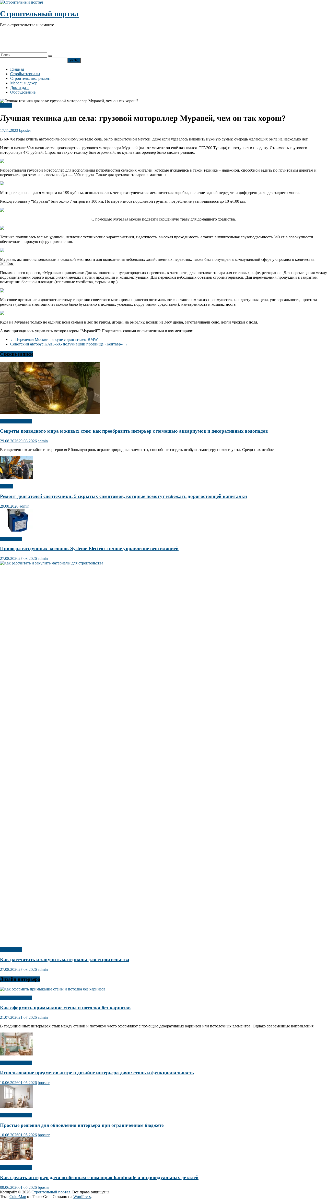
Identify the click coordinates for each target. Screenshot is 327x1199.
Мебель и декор (23, 83)
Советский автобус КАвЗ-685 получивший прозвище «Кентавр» (69, 344)
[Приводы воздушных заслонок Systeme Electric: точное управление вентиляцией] (16, 530)
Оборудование (23, 92)
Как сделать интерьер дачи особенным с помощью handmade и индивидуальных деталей (99, 1177)
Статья (6, 105)
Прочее (6, 486)
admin (43, 441)
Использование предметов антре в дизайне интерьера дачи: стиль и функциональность (97, 1072)
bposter (25, 130)
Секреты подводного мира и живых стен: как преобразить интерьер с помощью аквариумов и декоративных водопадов (134, 431)
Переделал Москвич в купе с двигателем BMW (54, 339)
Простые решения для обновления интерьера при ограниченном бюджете (82, 1125)
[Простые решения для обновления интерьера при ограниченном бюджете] (16, 1106)
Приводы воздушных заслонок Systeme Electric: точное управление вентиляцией (89, 548)
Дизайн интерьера (16, 421)
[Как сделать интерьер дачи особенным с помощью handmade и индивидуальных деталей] (16, 1159)
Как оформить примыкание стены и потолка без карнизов (65, 1007)
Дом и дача (19, 87)
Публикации (11, 539)
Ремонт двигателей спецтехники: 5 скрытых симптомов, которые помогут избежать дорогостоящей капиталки (123, 496)
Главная (17, 69)
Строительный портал (39, 13)
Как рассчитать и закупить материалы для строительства (64, 959)
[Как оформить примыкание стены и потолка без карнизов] (53, 989)
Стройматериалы (25, 74)
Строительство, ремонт (30, 78)
